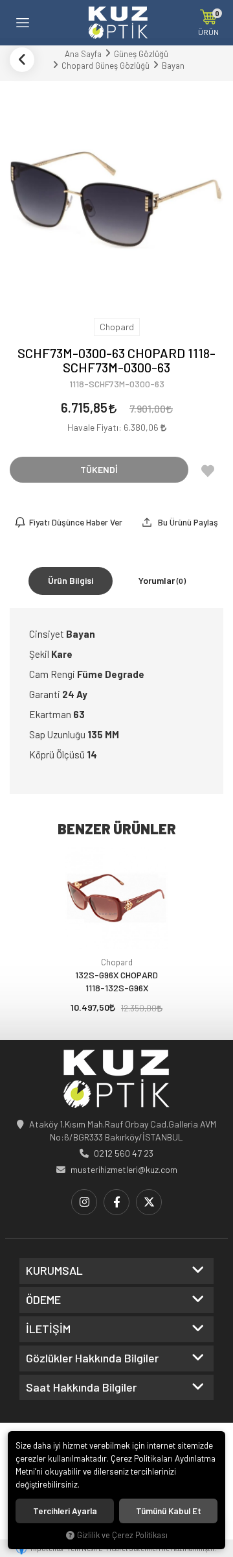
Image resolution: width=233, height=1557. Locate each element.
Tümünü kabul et (168, 1511)
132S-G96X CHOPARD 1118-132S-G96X (116, 981)
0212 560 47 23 (123, 1153)
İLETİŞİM (48, 1329)
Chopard (117, 962)
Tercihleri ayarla (65, 1511)
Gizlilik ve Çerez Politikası (122, 1535)
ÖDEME (43, 1300)
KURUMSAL (54, 1270)
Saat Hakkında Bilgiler (81, 1387)
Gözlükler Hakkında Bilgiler (92, 1358)
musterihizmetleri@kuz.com (124, 1169)
